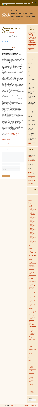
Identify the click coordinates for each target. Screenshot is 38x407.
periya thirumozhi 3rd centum (33, 217)
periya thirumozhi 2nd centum (32, 213)
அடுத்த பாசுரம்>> (9, 44)
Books (7, 1)
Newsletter (25, 3)
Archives (30, 398)
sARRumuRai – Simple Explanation (17, 16)
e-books (33, 16)
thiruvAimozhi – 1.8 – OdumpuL (8, 143)
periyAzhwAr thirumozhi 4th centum (33, 305)
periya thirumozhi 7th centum (33, 233)
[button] (11, 22)
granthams (4, 1)
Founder (17, 3)
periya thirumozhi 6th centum (33, 229)
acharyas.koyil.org (31, 166)
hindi (29, 202)
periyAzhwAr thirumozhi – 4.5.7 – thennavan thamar (32, 41)
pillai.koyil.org (31, 174)
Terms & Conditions (32, 405)
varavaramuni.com (32, 182)
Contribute (21, 3)
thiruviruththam (32, 275)
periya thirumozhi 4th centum (33, 221)
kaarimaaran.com (31, 176)
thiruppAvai (31, 320)
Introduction (13, 7)
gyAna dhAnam (15, 1)
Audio (29, 197)
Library (29, 3)
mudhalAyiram (28, 10)
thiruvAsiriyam (32, 270)
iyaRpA (20, 13)
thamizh (6, 141)
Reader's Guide (31, 153)
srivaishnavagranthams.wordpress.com (32, 161)
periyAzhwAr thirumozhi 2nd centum (32, 298)
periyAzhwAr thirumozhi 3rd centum (33, 302)
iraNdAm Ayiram (14, 13)
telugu (29, 358)
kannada (30, 276)
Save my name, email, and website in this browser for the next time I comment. (13, 172)
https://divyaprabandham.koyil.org (13, 133)
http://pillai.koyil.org (6, 139)
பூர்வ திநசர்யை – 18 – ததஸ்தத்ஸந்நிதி (8, 142)
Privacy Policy (26, 405)
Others (31, 13)
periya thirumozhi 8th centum (33, 237)
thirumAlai (31, 314)
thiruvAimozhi (25, 13)
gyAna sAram (32, 336)
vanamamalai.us (31, 180)
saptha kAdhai (32, 339)
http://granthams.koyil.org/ (17, 135)
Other (4, 141)
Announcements (28, 1)
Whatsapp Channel (21, 1)
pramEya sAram (32, 337)
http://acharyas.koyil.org (17, 136)
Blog (29, 199)
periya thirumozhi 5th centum (33, 225)
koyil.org (30, 156)
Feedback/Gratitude (5, 3)
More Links (30, 183)
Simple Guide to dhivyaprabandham (31, 356)
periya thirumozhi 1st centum (33, 209)
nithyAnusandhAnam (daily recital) (17, 10)
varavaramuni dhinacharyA (12, 141)
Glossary (28, 16)
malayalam (30, 278)
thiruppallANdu (32, 315)
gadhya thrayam (32, 326)
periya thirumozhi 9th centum (33, 241)
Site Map (10, 1)
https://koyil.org (13, 134)
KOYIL (6, 14)
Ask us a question (12, 3)
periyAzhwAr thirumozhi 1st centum (33, 294)
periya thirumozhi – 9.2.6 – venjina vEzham (32, 48)
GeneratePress (13, 405)
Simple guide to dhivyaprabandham (17, 19)
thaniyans (20, 7)
